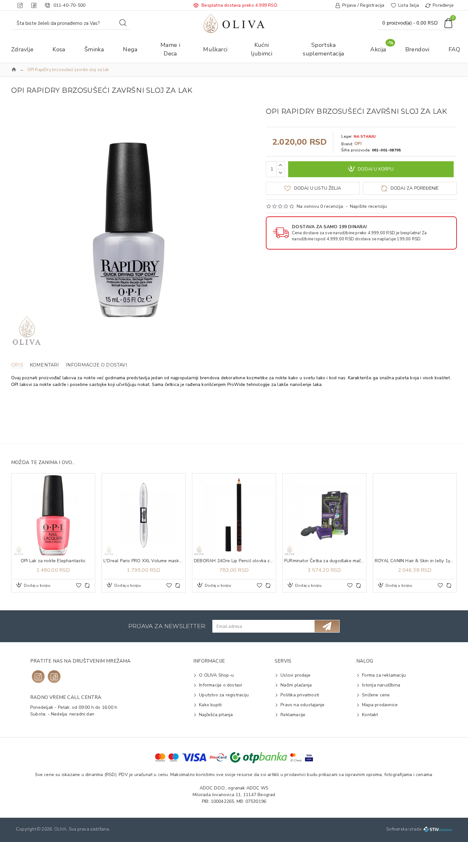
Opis (17, 365)
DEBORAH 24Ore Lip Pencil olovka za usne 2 (234, 561)
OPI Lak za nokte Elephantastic (53, 561)
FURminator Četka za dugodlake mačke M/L (324, 561)
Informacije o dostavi (96, 365)
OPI (358, 144)
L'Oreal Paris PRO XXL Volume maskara (143, 561)
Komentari (44, 365)
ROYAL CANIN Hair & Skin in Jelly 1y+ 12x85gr (415, 561)
